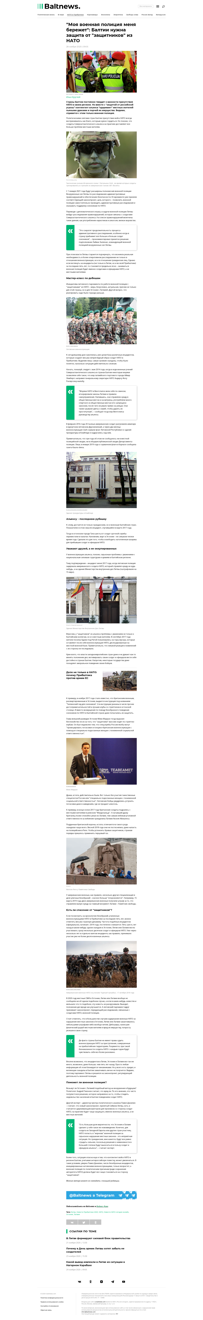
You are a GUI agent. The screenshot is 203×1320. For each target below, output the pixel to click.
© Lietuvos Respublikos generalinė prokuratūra (76, 510)
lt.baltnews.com (100, 1302)
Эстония (69, 1214)
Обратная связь (46, 1310)
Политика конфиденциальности (52, 1298)
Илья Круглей (73, 97)
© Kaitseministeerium (71, 786)
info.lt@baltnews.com (89, 1312)
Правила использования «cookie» (52, 1302)
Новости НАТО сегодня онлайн (116, 1212)
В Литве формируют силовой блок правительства (98, 1238)
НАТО (101, 1212)
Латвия (77, 1214)
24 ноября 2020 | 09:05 (76, 1269)
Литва (73, 1212)
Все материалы (146, 6)
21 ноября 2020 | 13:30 (76, 1242)
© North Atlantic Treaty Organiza (73, 989)
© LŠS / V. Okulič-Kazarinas (72, 346)
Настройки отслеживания (50, 1306)
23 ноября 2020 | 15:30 (76, 1256)
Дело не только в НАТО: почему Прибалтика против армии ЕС (81, 675)
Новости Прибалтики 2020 (87, 1212)
